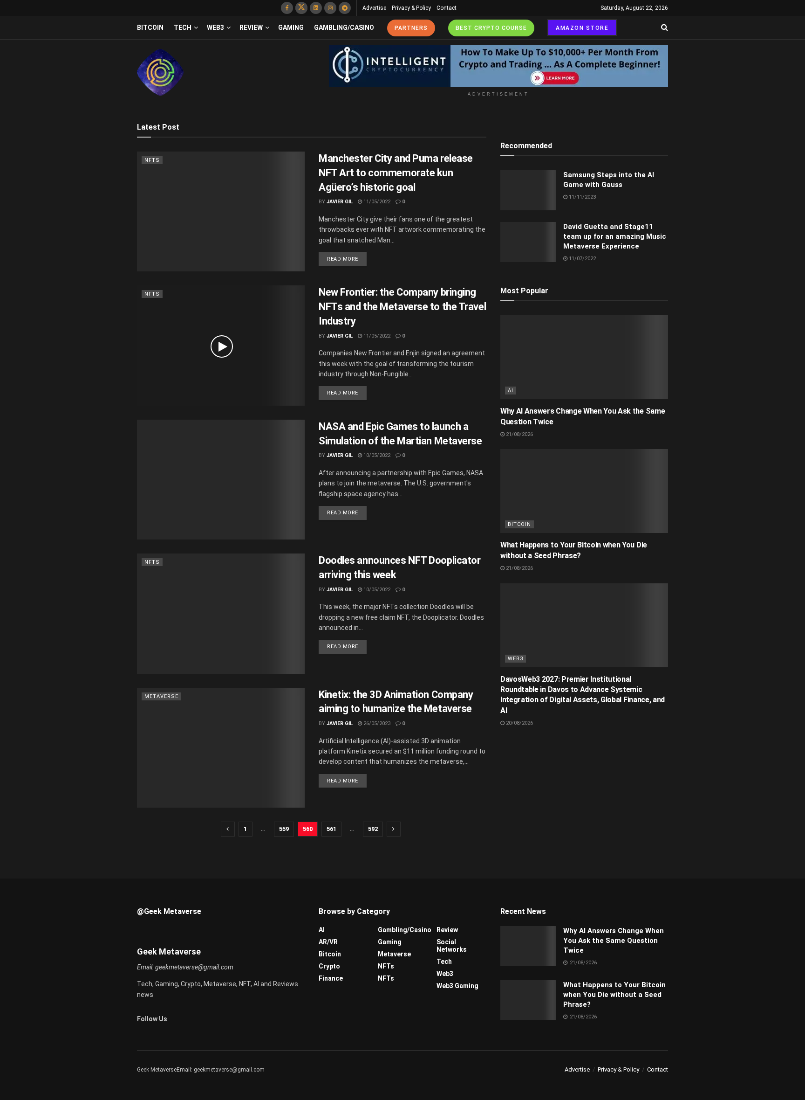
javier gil (340, 202)
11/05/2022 (376, 202)
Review (251, 27)
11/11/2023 (581, 197)
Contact (447, 8)
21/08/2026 (519, 434)
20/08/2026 (519, 723)
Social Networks (452, 945)
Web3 (215, 27)
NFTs (152, 160)
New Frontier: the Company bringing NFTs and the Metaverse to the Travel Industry (402, 306)
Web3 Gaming (457, 985)
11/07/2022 (581, 259)
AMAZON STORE (582, 28)
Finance (331, 978)
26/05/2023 (376, 723)
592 (373, 828)
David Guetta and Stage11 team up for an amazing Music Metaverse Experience (614, 236)
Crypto (329, 966)
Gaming (291, 27)
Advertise (374, 8)
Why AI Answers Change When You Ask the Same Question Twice (613, 941)
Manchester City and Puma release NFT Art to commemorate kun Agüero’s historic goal (396, 172)
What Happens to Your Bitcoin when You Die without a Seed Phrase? (614, 995)
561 (331, 828)
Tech (182, 27)
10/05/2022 (376, 455)
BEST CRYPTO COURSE (491, 28)
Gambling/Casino (344, 27)
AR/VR (328, 942)
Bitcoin (150, 27)
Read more (342, 259)
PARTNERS (411, 28)
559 (284, 828)
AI (510, 390)
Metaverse (161, 696)
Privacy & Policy (411, 8)
